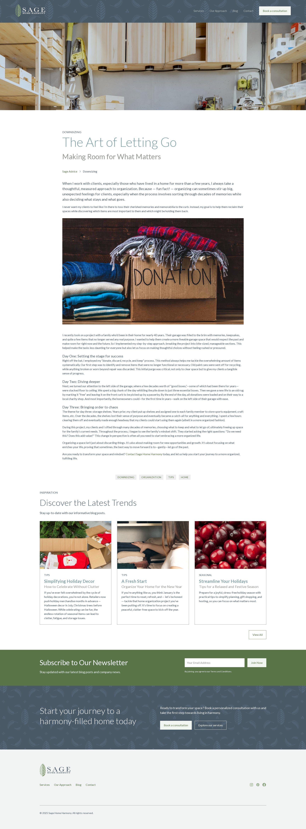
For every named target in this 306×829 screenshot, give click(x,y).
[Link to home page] (55, 770)
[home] (30, 10)
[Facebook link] (264, 785)
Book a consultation (275, 10)
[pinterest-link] (258, 785)
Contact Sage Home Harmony (144, 454)
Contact (248, 10)
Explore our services (210, 725)
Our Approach (218, 10)
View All (258, 634)
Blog (235, 10)
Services (199, 10)
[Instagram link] (251, 785)
